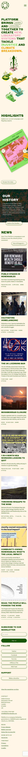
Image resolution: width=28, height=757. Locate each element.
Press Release (6, 284)
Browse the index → (9, 182)
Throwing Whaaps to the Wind (13, 503)
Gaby (11, 379)
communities (14, 26)
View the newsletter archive (10, 689)
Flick (25, 516)
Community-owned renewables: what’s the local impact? (13, 551)
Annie (22, 284)
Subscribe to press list (8, 732)
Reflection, (5, 516)
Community (5, 571)
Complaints (4, 745)
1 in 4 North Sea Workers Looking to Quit (13, 458)
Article (12, 516)
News (3, 422)
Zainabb (16, 570)
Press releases (5, 727)
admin (20, 330)
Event (3, 570)
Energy (4, 286)
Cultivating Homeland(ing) (9, 319)
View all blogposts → (19, 243)
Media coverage (6, 729)
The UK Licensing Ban (13, 363)
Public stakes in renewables (10, 275)
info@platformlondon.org (9, 713)
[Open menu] (25, 5)
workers (18, 22)
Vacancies (4, 737)
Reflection (5, 330)
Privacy (3, 743)
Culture (14, 168)
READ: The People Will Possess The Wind (13, 604)
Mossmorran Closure (13, 412)
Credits (3, 748)
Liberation (11, 332)
